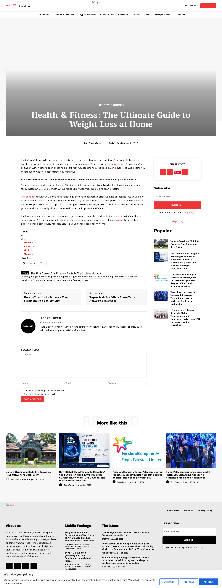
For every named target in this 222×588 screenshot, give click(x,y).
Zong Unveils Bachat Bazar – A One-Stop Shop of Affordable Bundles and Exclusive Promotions (79, 536)
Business (106, 567)
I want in (176, 205)
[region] (111, 579)
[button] (25, 6)
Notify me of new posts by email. (39, 394)
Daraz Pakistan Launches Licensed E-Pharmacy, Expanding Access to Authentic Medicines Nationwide (183, 298)
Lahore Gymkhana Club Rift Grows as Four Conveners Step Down (185, 244)
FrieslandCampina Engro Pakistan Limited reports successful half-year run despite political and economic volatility (183, 280)
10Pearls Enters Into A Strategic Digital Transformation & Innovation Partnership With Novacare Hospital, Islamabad (186, 317)
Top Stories (108, 553)
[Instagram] (46, 335)
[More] (191, 172)
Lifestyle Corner (111, 105)
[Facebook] (41, 335)
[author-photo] (8, 479)
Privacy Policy (187, 212)
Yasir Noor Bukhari (18, 479)
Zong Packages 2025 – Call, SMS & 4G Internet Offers (78, 545)
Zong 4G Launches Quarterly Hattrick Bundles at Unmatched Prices (78, 556)
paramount (117, 164)
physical (30, 196)
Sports (105, 539)
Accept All (209, 581)
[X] (52, 335)
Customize (169, 581)
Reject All (189, 581)
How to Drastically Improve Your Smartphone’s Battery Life (46, 299)
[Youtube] (57, 335)
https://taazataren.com (52, 322)
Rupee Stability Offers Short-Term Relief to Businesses (112, 299)
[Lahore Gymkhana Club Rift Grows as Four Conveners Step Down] (161, 244)
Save (178, 172)
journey (117, 220)
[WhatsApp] (185, 172)
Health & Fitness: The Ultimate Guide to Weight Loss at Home (66, 273)
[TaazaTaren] (28, 326)
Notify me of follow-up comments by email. (44, 390)
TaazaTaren (95, 143)
